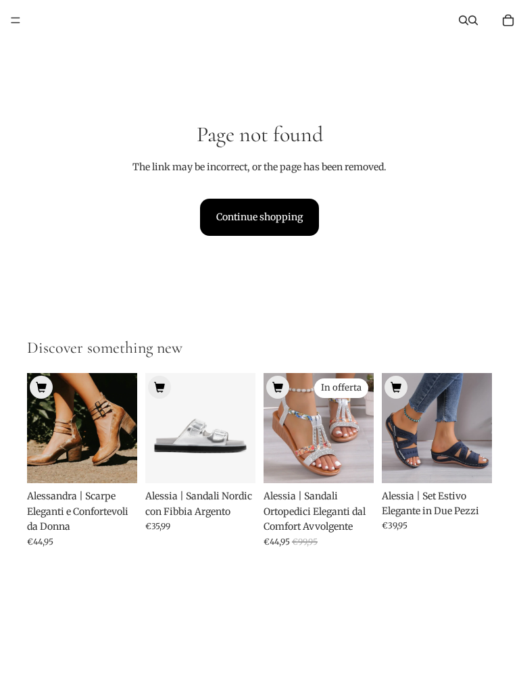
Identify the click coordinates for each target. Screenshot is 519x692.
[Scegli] (116, 463)
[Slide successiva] (122, 428)
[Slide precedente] (42, 428)
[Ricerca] (463, 20)
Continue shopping (259, 217)
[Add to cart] (41, 387)
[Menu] (15, 20)
